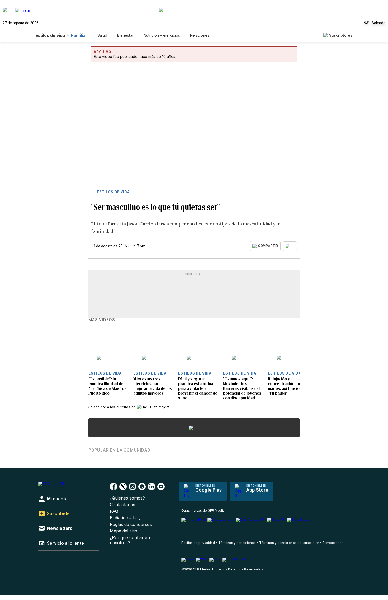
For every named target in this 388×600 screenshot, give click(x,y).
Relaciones (199, 35)
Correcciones (332, 543)
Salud (102, 35)
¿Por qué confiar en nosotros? (130, 540)
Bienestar (125, 35)
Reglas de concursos (131, 524)
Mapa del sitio (123, 531)
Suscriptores (340, 35)
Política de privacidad (198, 543)
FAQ (114, 511)
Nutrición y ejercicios (162, 35)
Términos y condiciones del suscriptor (289, 543)
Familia (78, 35)
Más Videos (101, 320)
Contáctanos (122, 504)
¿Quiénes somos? (127, 498)
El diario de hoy (125, 517)
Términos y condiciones (237, 543)
